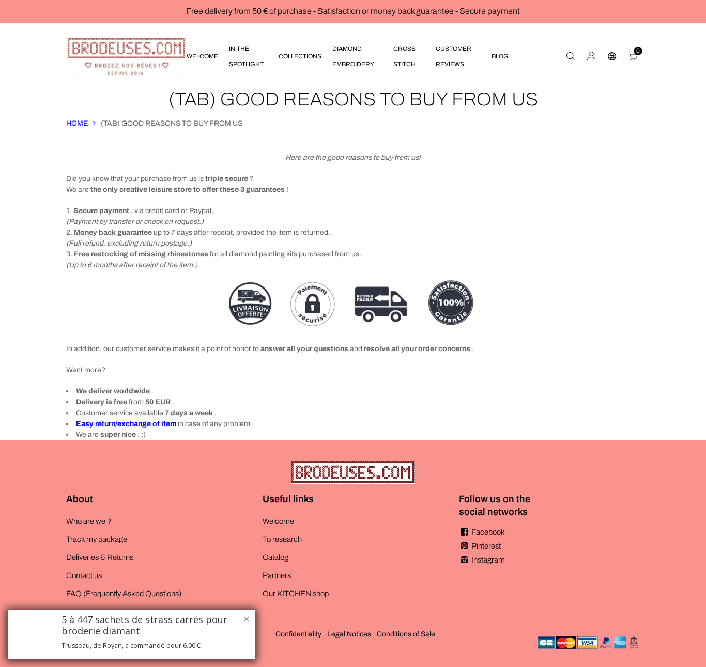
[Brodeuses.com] (126, 56)
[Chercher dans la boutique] (570, 56)
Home (77, 123)
